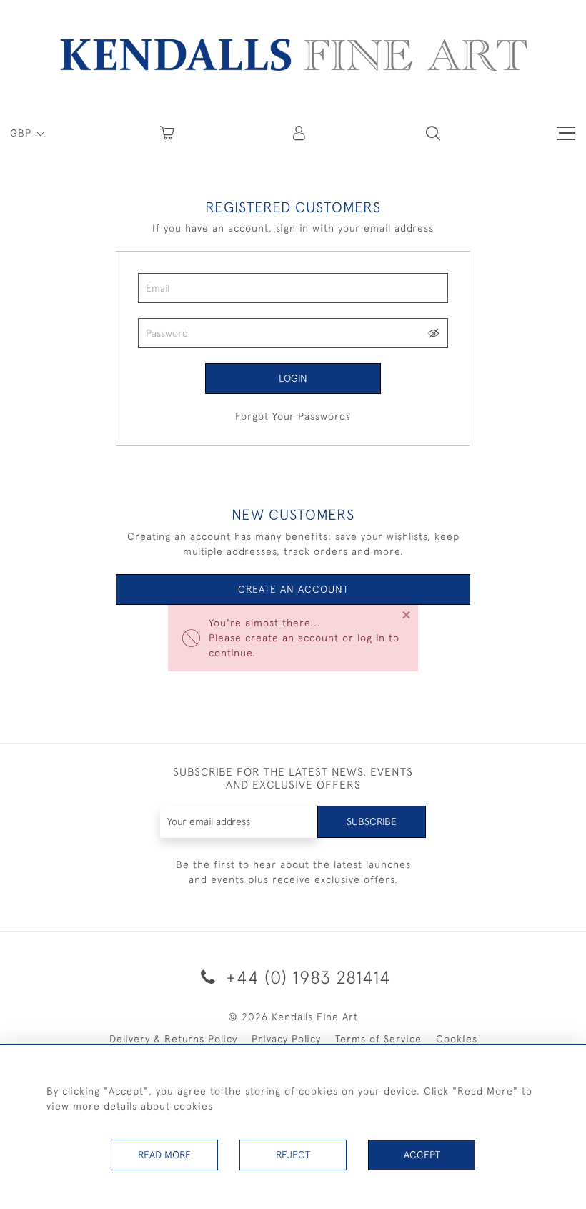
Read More (164, 1154)
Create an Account (293, 589)
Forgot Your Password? (293, 416)
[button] (433, 133)
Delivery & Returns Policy (173, 1039)
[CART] (167, 133)
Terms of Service (378, 1039)
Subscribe (372, 821)
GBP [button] (22, 133)
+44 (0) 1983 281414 (306, 977)
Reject (293, 1154)
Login (293, 378)
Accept (422, 1154)
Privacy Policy (286, 1039)
